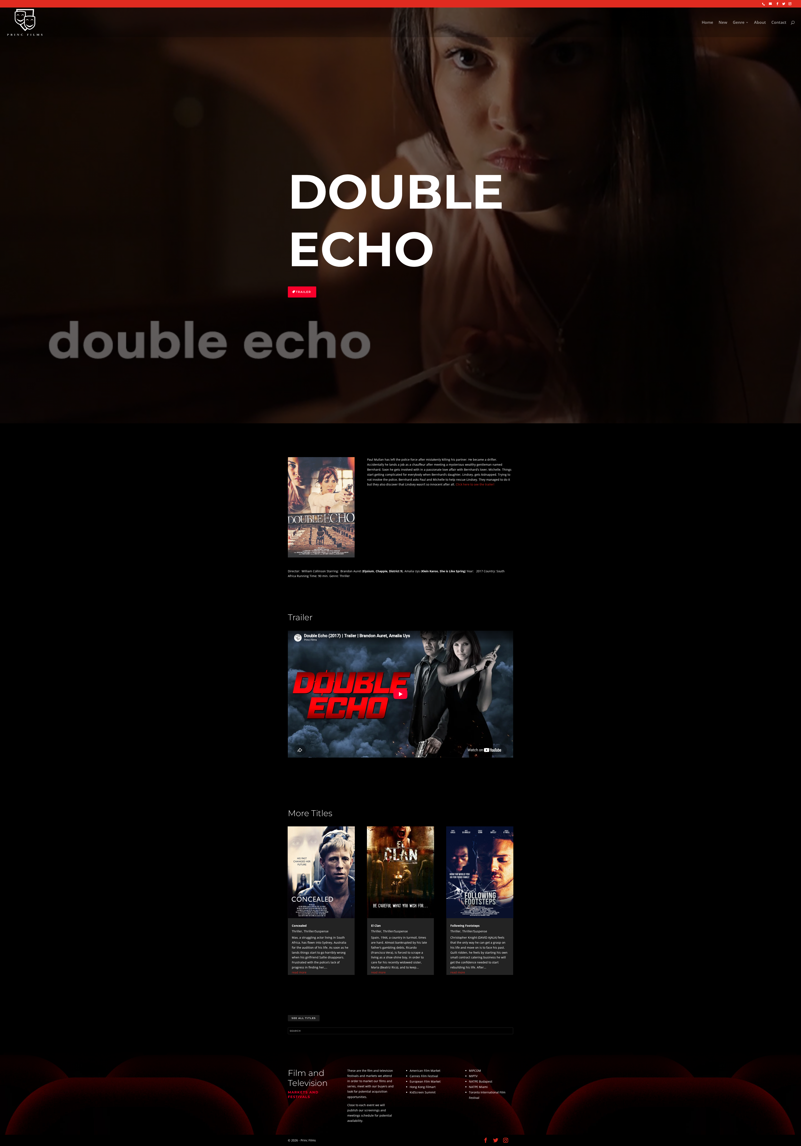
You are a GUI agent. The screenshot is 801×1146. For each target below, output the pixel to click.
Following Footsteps (465, 926)
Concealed (299, 926)
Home (707, 23)
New (723, 23)
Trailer (303, 292)
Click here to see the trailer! (475, 484)
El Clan (376, 926)
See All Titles (304, 1018)
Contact (778, 23)
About (760, 23)
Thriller (297, 931)
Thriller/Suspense (316, 931)
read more (299, 972)
